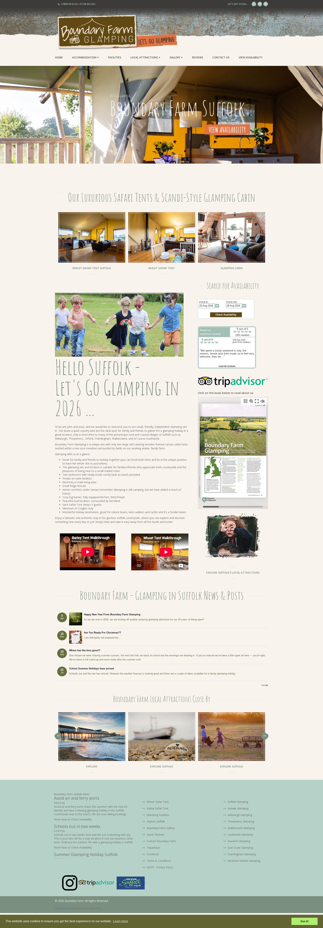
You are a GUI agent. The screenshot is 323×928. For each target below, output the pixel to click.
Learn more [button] (120, 921)
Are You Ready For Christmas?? (102, 632)
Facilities (114, 57)
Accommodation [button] (84, 57)
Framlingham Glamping (241, 854)
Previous (58, 736)
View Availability (250, 57)
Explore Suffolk (155, 821)
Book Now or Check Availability (73, 819)
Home (59, 57)
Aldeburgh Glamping (239, 815)
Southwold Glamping (240, 834)
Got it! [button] (305, 921)
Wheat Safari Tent (157, 802)
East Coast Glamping (240, 847)
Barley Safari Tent (157, 808)
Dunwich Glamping (238, 841)
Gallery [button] (175, 57)
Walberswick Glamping (241, 828)
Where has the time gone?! (84, 650)
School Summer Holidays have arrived (91, 668)
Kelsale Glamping (237, 808)
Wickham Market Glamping (243, 861)
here (64, 908)
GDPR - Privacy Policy (159, 867)
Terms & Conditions (158, 861)
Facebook (152, 854)
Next (264, 685)
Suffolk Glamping (237, 802)
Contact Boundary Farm (161, 841)
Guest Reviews (155, 834)
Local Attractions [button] (144, 57)
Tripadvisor (153, 847)
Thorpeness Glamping (240, 821)
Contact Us (220, 57)
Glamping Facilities (157, 815)
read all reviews (227, 366)
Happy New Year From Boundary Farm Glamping (112, 614)
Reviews (197, 57)
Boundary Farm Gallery (160, 828)
